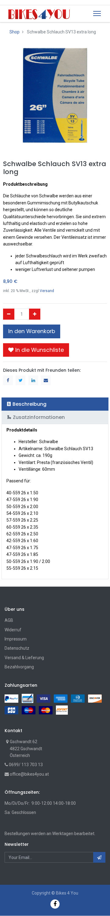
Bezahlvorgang (19, 666)
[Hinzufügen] (34, 314)
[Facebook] (55, 904)
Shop (14, 31)
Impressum (16, 639)
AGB (9, 620)
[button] (36, 350)
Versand (47, 291)
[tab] (55, 404)
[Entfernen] (8, 314)
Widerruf (13, 629)
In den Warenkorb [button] (31, 331)
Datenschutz (17, 648)
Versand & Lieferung (24, 657)
